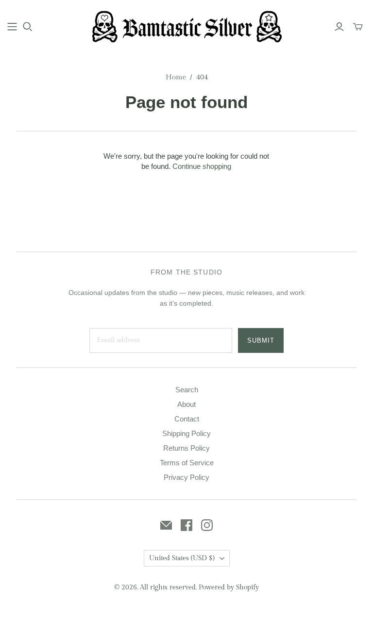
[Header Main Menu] (12, 27)
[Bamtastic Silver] (186, 26)
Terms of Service (187, 462)
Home (176, 77)
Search (186, 389)
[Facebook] (186, 525)
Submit (260, 340)
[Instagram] (207, 525)
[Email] (166, 525)
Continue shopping (201, 166)
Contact (186, 419)
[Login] (339, 26)
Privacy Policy (186, 477)
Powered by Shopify (229, 587)
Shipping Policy (186, 433)
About (186, 404)
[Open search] (28, 27)
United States (182, 558)
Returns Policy (186, 448)
